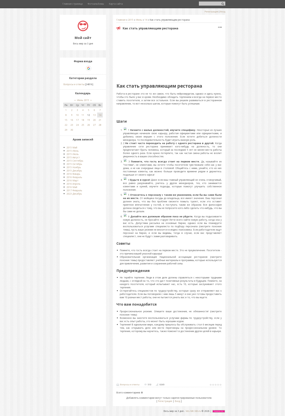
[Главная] (83, 30)
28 (100, 124)
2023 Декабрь (74, 193)
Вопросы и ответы (130, 384)
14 (145, 19)
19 (88, 119)
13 (94, 114)
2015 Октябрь (74, 164)
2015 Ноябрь (73, 167)
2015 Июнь (72, 150)
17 (77, 119)
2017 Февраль (74, 190)
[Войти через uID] (71, 68)
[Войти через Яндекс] (82, 68)
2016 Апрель (73, 183)
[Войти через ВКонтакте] (77, 68)
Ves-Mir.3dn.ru (193, 411)
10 (77, 114)
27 (94, 124)
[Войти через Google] (88, 68)
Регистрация (211, 11)
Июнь (139, 19)
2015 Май (71, 147)
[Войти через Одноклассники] (94, 68)
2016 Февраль (74, 177)
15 (66, 119)
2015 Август (73, 157)
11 (82, 114)
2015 (130, 19)
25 (82, 124)
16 (71, 119)
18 (82, 119)
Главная (121, 19)
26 (88, 124)
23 (71, 124)
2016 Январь (73, 173)
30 (71, 129)
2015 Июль (72, 154)
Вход (222, 11)
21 (100, 119)
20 (94, 119)
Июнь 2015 (83, 100)
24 (77, 124)
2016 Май (71, 187)
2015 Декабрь (74, 170)
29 (66, 129)
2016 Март (72, 180)
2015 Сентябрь (74, 160)
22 (66, 124)
